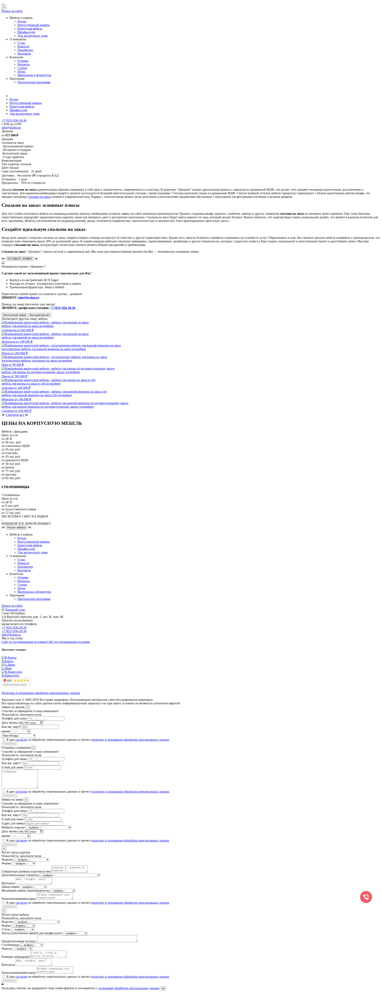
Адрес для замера (13, 823)
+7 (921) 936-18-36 (62, 308)
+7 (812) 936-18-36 (14, 631)
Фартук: (7, 948)
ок (163, 988)
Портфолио (25, 50)
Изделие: (8, 859)
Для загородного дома (33, 35)
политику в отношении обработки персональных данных (130, 739)
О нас (21, 43)
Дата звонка (10, 722)
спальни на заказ (39, 196)
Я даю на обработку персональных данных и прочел (87, 739)
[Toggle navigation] (3, 4)
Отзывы (23, 60)
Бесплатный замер (14, 315)
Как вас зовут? (11, 726)
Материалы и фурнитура (34, 75)
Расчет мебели (16, 527)
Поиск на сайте (12, 11)
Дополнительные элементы (20, 875)
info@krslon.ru (29, 297)
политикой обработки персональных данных (129, 988)
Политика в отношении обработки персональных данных (41, 693)
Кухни (22, 21)
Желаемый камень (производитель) (25, 890)
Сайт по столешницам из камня (68, 642)
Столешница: (11, 944)
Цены (21, 71)
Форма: (7, 863)
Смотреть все (15, 414)
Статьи (22, 68)
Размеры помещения (15, 956)
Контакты (24, 53)
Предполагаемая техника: (19, 941)
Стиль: (6, 929)
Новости (23, 46)
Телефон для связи (14, 718)
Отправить (9, 743)
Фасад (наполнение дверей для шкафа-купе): (32, 933)
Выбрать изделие (13, 827)
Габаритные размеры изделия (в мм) (26, 871)
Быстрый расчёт (40, 315)
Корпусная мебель (30, 28)
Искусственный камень (34, 25)
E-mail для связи (12, 767)
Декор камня (10, 886)
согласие (21, 739)
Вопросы (24, 64)
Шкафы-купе (26, 32)
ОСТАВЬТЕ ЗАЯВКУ (19, 258)
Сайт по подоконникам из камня (24, 642)
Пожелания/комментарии (19, 898)
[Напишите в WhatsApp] (76, 308)
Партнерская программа (34, 82)
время (6, 731)
